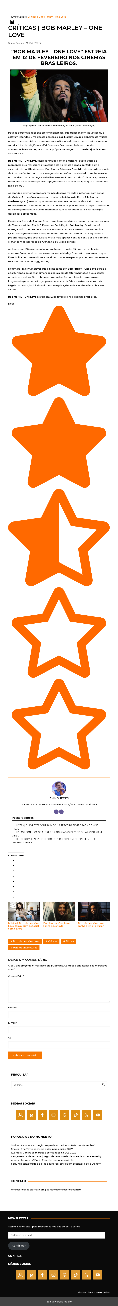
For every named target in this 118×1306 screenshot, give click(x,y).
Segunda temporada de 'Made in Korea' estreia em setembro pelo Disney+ (56, 1163)
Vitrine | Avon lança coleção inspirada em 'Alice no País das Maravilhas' (53, 1145)
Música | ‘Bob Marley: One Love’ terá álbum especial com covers (23, 926)
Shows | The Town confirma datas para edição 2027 (42, 1148)
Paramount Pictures (25, 947)
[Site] (56, 812)
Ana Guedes (17, 43)
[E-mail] (61, 812)
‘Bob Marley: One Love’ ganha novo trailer (56, 924)
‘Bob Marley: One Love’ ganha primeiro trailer (91, 924)
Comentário (16, 976)
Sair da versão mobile (59, 1301)
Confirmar (19, 1245)
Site (10, 1038)
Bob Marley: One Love (26, 941)
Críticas (52, 941)
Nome (12, 1007)
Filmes (70, 941)
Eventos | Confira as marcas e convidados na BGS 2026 (43, 1152)
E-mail (12, 1022)
